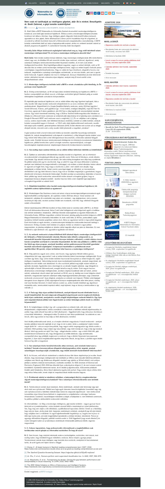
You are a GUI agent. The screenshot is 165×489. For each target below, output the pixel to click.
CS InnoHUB (129, 235)
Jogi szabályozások (90, 3)
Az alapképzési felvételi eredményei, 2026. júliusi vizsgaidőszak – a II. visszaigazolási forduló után (121, 289)
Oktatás (52, 3)
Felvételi (116, 3)
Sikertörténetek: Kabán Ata (125, 142)
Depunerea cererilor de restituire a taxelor (121, 45)
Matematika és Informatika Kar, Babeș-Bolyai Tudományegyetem (59, 480)
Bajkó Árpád (97, 484)
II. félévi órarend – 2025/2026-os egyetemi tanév (129, 182)
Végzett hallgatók (74, 3)
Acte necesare (111, 78)
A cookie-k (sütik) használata (54, 482)
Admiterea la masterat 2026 (116, 110)
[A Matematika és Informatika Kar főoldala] (26, 3)
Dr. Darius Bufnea (60, 484)
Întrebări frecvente (112, 73)
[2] (73, 118)
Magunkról (105, 3)
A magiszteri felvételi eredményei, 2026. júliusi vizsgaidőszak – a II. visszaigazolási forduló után (122, 274)
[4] (32, 338)
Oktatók (43, 3)
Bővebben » (116, 158)
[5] (82, 365)
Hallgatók (33, 3)
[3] (32, 288)
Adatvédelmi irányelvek (34, 482)
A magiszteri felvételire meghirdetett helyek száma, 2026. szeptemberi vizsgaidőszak (121, 248)
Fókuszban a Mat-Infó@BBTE (48, 28)
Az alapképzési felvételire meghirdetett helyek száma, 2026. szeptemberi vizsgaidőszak (122, 261)
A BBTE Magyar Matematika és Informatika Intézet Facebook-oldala (130, 225)
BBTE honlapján (46, 472)
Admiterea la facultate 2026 (116, 56)
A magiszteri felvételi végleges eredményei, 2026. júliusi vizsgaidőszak (121, 267)
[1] (71, 118)
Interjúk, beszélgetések (67, 28)
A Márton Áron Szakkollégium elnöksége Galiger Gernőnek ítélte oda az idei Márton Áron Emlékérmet (123, 255)
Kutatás (61, 3)
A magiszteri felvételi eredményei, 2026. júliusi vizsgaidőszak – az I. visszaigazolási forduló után (122, 281)
